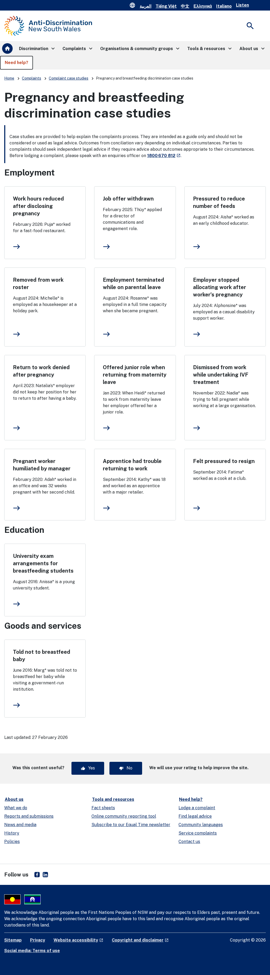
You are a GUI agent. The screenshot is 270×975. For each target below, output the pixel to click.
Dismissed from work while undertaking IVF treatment (220, 374)
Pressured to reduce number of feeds (219, 202)
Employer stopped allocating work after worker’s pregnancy (219, 287)
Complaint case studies (68, 78)
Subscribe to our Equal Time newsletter (130, 824)
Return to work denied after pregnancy (41, 371)
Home (9, 78)
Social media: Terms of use (32, 950)
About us (14, 799)
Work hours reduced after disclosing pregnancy (38, 206)
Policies (12, 841)
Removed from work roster (38, 283)
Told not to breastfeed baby (41, 655)
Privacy (37, 940)
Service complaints (198, 833)
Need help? (190, 799)
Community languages (201, 824)
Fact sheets (103, 807)
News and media (20, 824)
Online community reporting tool (123, 816)
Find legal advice (195, 816)
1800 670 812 (164, 155)
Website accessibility (78, 940)
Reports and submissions (29, 816)
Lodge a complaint (197, 807)
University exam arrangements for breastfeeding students (43, 563)
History (11, 833)
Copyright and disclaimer (140, 940)
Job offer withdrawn (128, 199)
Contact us (189, 841)
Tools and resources (113, 799)
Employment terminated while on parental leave (133, 283)
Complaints (31, 78)
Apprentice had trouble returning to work (132, 465)
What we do (15, 807)
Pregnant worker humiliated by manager (41, 465)
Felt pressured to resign (224, 461)
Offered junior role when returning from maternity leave (134, 374)
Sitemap (13, 940)
